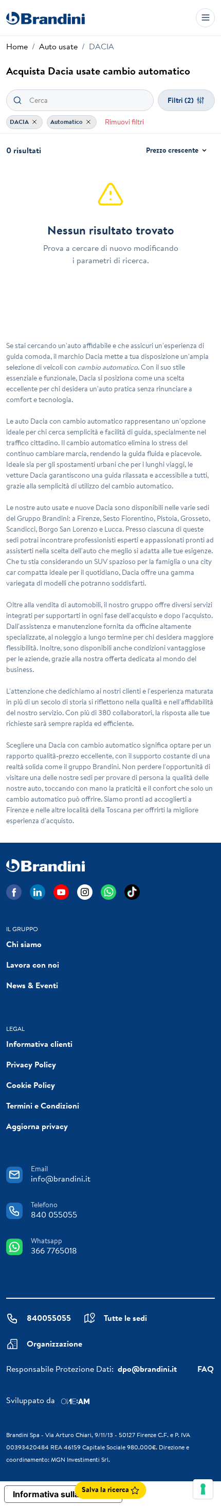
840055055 (49, 1317)
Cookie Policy (30, 1085)
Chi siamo (24, 944)
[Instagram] (85, 892)
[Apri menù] (205, 17)
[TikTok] (132, 892)
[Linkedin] (37, 892)
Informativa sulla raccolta (63, 1494)
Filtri (181, 100)
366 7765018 (54, 1250)
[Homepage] (45, 18)
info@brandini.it (60, 1178)
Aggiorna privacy (37, 1126)
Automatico (67, 121)
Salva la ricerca (106, 1489)
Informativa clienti (39, 1043)
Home (17, 46)
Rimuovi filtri (124, 122)
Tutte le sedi (125, 1317)
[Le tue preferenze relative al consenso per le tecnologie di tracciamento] (203, 1489)
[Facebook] (14, 892)
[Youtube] (61, 892)
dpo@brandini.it (147, 1368)
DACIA (20, 121)
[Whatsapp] (108, 892)
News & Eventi (32, 985)
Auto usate (58, 46)
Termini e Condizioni (42, 1105)
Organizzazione (54, 1343)
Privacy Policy (31, 1064)
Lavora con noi (32, 964)
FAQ (205, 1368)
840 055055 (54, 1214)
